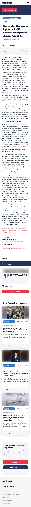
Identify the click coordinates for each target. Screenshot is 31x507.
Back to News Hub (10, 10)
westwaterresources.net (19, 146)
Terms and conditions (7, 500)
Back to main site (9, 486)
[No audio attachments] (22, 51)
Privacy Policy (5, 497)
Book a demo (14, 462)
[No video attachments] (27, 51)
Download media (15, 291)
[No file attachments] (16, 51)
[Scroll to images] (11, 51)
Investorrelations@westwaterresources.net (14, 248)
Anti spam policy (6, 503)
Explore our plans (14, 467)
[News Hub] (7, 3)
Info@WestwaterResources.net (14, 241)
